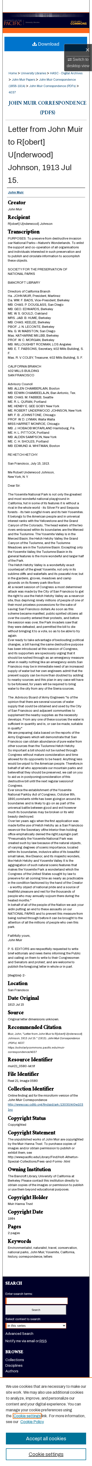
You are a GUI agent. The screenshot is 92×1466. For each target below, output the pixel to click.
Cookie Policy (32, 1422)
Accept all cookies (46, 1438)
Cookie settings (27, 1416)
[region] (46, 1421)
